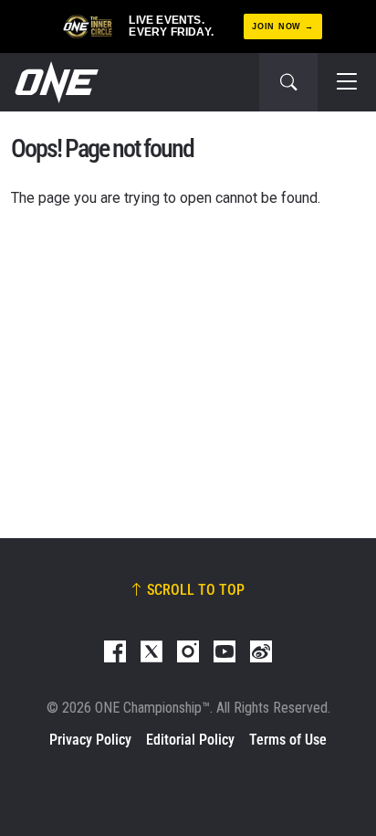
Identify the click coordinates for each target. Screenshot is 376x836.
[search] (288, 82)
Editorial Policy (190, 739)
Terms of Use (288, 739)
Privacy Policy (90, 739)
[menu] (347, 82)
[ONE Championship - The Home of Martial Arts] (55, 82)
